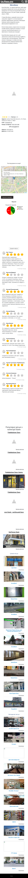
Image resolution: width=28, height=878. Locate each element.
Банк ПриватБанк (14, 693)
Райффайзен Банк (14, 432)
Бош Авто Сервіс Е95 (14, 837)
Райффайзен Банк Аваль (14, 472)
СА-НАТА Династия (14, 728)
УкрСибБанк (14, 662)
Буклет (14, 868)
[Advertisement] (14, 59)
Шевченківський (14, 806)
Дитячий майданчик (14, 759)
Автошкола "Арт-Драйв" (14, 775)
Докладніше (21, 569)
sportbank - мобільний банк (14, 512)
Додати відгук (14, 248)
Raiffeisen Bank (14, 532)
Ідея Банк (14, 567)
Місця (11, 875)
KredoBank (14, 583)
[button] (14, 178)
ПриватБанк (14, 599)
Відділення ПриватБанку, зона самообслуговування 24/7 (14, 630)
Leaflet (25, 192)
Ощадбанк (14, 709)
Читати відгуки (20, 449)
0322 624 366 (15, 124)
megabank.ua (8, 122)
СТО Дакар (14, 853)
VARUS (14, 822)
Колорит (14, 744)
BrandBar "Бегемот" (14, 790)
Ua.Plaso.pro (7, 1)
